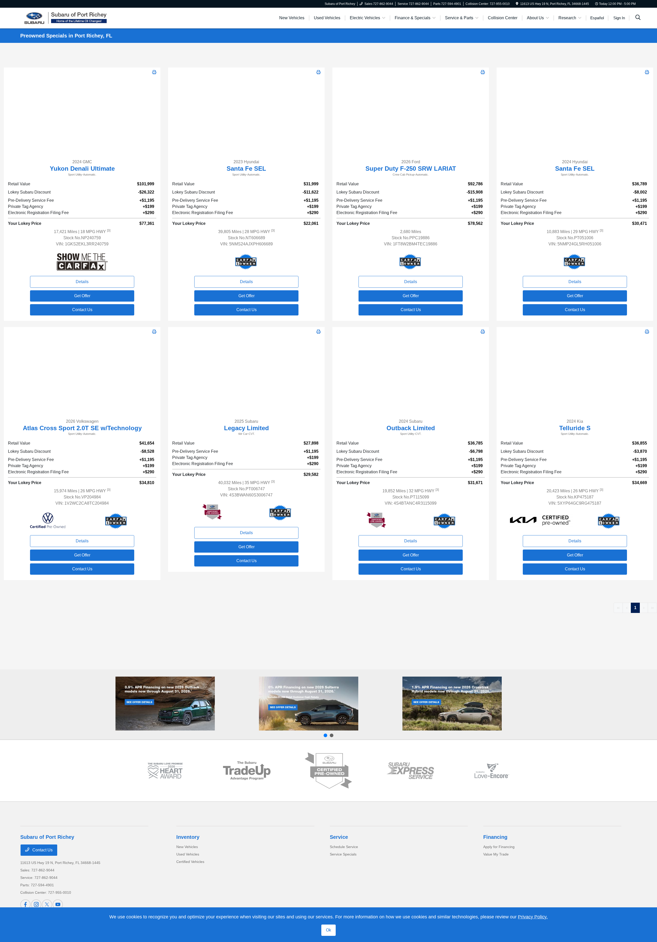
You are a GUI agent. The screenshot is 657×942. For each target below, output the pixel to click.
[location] (517, 4)
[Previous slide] (325, 735)
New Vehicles (187, 847)
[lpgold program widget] (165, 770)
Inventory (187, 837)
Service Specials (343, 854)
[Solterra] (308, 703)
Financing (495, 837)
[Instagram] (36, 904)
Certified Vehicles (190, 862)
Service (339, 837)
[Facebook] (25, 904)
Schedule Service (344, 847)
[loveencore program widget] (492, 770)
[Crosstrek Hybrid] (452, 703)
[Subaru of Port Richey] (64, 17)
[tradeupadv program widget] (246, 770)
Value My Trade (496, 854)
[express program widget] (410, 770)
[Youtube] (58, 904)
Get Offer (82, 296)
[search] (638, 18)
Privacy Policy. (533, 916)
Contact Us (82, 309)
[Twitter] (47, 904)
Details (82, 282)
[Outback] (165, 703)
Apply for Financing (499, 847)
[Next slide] (331, 735)
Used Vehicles (187, 854)
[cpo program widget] (328, 770)
